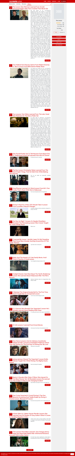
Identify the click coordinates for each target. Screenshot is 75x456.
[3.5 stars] (58, 30)
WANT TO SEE (58, 42)
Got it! (72, 454)
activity (18, 4)
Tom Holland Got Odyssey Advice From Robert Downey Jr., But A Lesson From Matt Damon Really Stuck (31, 65)
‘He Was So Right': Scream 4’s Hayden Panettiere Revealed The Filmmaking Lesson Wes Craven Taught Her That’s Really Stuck (28, 222)
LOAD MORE (30, 450)
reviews (24, 4)
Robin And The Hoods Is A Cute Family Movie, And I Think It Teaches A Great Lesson (30, 258)
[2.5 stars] (57, 30)
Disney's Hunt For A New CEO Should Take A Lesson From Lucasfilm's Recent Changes (30, 205)
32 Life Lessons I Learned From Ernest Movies (28, 325)
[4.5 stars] (59, 30)
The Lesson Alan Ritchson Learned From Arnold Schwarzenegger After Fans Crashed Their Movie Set (30, 8)
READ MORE (47, 60)
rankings (54, 1)
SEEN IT (59, 39)
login (59, 1)
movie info (12, 4)
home (45, 1)
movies (49, 1)
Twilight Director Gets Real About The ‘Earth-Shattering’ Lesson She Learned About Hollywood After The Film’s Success (29, 275)
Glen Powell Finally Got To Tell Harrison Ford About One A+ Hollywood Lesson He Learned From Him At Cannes (31, 154)
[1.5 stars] (56, 30)
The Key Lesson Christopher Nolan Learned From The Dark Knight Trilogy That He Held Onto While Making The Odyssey (28, 171)
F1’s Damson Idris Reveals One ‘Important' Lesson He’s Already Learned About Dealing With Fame (31, 309)
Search (64, 1)
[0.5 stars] (55, 30)
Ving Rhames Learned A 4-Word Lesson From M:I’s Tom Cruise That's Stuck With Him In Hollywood (31, 189)
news (29, 4)
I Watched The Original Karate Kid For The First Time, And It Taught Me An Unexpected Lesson (30, 293)
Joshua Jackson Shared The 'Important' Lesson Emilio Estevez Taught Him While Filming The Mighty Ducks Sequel (28, 360)
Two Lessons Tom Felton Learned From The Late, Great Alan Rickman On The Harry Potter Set (31, 115)
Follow (56, 32)
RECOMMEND (58, 36)
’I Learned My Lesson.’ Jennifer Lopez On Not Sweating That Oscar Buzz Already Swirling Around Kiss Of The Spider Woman (29, 241)
